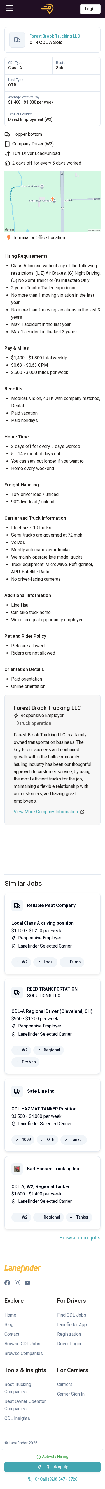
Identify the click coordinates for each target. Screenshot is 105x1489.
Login (90, 8)
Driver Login (69, 1343)
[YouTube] (27, 1282)
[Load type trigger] (7, 153)
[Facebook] (7, 1282)
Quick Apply (57, 1466)
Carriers (65, 1384)
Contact (11, 1334)
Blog (8, 1324)
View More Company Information (46, 811)
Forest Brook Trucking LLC (54, 36)
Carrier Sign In (71, 1394)
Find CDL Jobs (71, 1315)
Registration (69, 1334)
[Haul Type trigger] (7, 134)
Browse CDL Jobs (22, 1343)
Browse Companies (23, 1353)
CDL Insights (17, 1418)
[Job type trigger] (7, 144)
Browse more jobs (80, 1238)
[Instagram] (17, 1282)
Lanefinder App (72, 1324)
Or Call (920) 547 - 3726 (56, 1479)
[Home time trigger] (7, 163)
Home (10, 1315)
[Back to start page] (47, 9)
